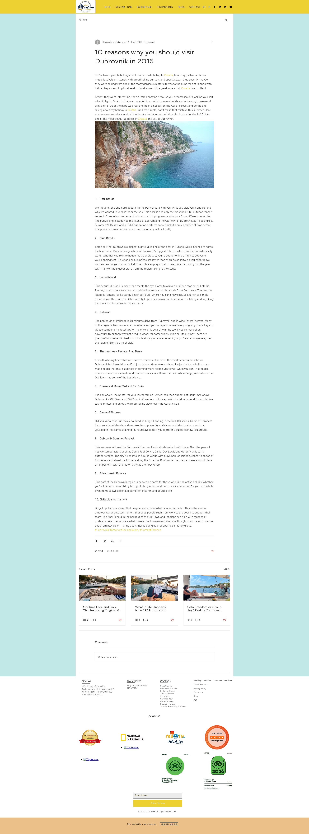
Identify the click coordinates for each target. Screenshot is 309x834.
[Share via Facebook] (96, 541)
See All (227, 569)
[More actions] (212, 42)
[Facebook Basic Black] (214, 7)
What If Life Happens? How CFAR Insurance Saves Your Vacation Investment (151, 608)
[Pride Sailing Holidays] (209, 7)
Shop (196, 696)
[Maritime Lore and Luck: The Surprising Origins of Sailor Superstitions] (102, 588)
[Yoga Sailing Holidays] (204, 7)
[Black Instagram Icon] (225, 7)
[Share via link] (120, 541)
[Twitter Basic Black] (220, 7)
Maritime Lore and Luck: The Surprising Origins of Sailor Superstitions (101, 608)
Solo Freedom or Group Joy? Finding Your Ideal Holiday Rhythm (204, 608)
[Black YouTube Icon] (230, 7)
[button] (226, 20)
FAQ (195, 700)
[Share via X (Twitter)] (104, 541)
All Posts (83, 20)
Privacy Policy (200, 689)
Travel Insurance (201, 684)
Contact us (198, 692)
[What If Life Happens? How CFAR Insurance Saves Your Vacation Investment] (154, 588)
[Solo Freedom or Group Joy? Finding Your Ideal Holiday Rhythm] (206, 588)
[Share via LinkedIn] (112, 541)
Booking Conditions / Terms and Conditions (213, 681)
